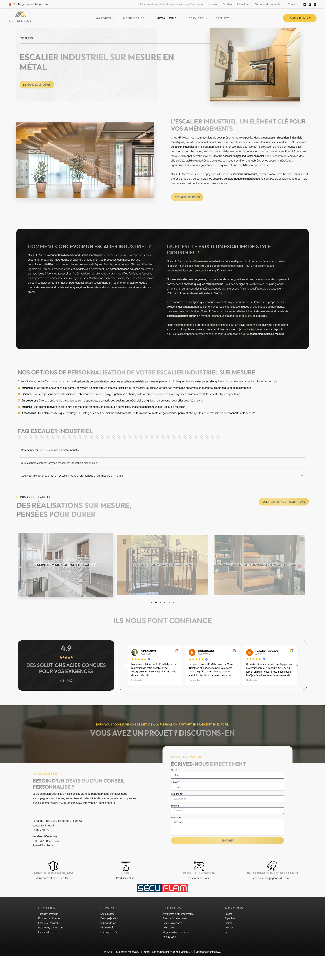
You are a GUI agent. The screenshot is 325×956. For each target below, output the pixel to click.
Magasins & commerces (175, 932)
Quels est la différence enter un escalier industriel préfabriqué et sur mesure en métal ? (72, 475)
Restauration (169, 936)
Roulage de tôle (108, 923)
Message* (176, 817)
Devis (227, 932)
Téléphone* (177, 793)
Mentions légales (206, 951)
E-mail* (175, 781)
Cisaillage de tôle (109, 932)
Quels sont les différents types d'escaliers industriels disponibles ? (60, 463)
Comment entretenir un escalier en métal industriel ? (51, 450)
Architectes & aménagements (177, 913)
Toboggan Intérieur (48, 913)
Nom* (174, 770)
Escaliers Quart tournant (50, 927)
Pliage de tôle (107, 927)
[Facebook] (304, 4)
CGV (219, 951)
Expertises (230, 918)
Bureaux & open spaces (174, 918)
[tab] (162, 450)
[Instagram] (309, 4)
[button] (300, 18)
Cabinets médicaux (172, 923)
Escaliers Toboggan (48, 923)
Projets (228, 923)
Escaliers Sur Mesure (49, 918)
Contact (229, 927)
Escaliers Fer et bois (48, 932)
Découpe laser (107, 913)
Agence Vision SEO (182, 951)
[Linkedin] (315, 4)
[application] (113, 18)
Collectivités (168, 927)
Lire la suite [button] (136, 680)
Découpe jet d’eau (109, 918)
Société (175, 805)
